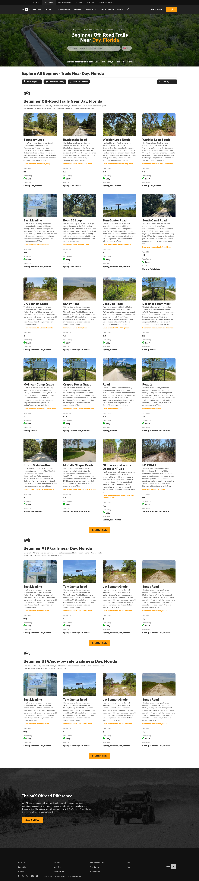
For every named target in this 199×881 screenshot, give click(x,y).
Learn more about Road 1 (119, 395)
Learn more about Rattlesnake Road (79, 151)
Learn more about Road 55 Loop (79, 232)
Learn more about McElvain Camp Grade (40, 395)
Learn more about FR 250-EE (158, 480)
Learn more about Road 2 (158, 395)
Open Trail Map (32, 820)
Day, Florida (100, 62)
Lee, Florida (128, 62)
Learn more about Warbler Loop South (158, 151)
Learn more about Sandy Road (79, 315)
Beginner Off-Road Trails (82, 29)
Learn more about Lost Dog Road (119, 315)
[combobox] (96, 48)
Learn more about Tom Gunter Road (119, 232)
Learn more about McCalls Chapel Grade (79, 480)
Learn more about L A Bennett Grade (40, 315)
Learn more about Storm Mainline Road (40, 480)
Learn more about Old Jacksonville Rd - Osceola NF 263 (119, 480)
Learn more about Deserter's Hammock (158, 315)
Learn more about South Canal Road (158, 232)
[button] (32, 81)
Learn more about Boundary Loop (40, 151)
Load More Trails (99, 530)
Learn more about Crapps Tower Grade (79, 395)
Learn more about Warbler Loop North (119, 151)
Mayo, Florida (114, 62)
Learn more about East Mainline (40, 232)
